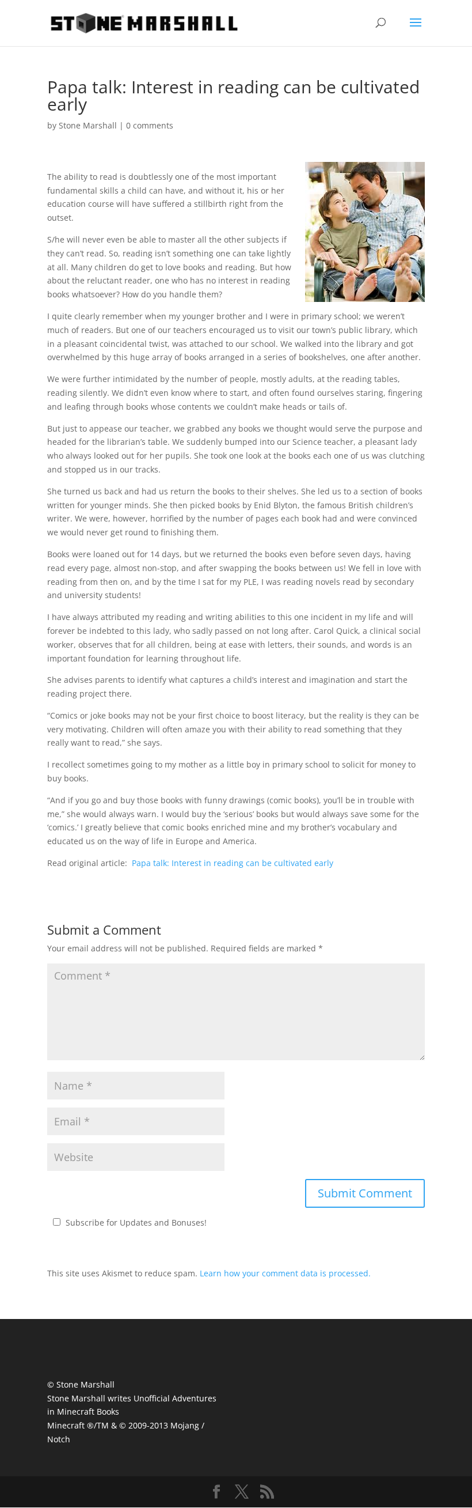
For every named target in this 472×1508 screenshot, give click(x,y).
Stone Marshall (88, 125)
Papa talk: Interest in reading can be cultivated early (232, 862)
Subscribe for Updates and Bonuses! (136, 1222)
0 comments (149, 125)
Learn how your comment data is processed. (285, 1273)
